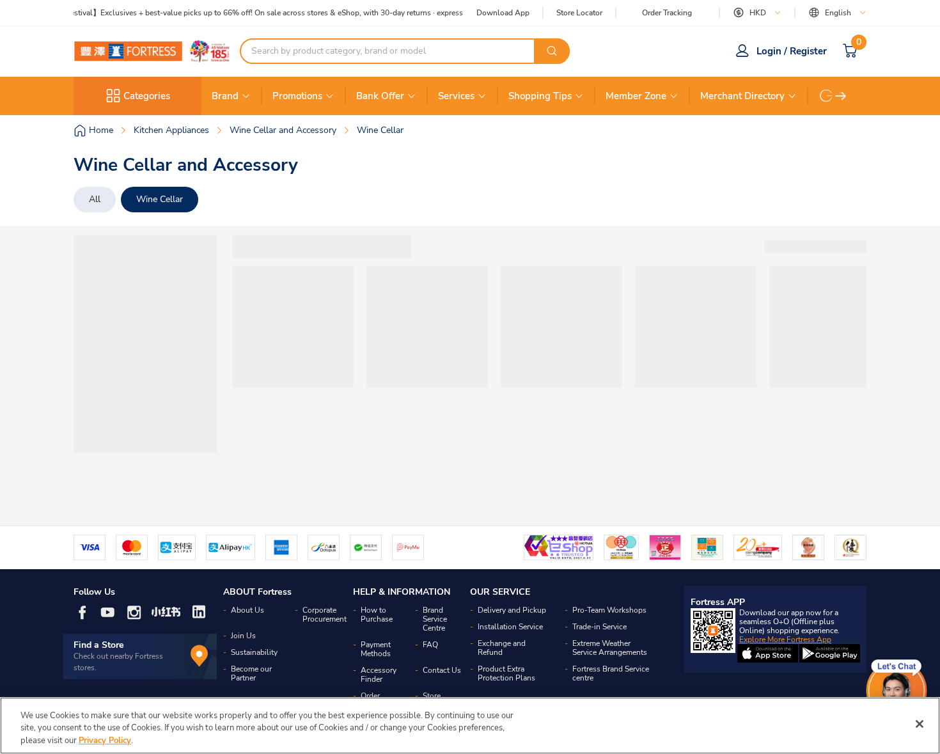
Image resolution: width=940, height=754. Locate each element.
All (94, 199)
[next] (840, 96)
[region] (470, 725)
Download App (502, 13)
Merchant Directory (742, 96)
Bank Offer (380, 96)
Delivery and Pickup (512, 610)
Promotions (297, 96)
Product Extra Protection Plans (506, 673)
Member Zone (636, 96)
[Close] (919, 724)
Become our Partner (251, 673)
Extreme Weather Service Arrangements (609, 647)
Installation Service (510, 627)
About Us (247, 610)
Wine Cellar (159, 199)
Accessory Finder (378, 674)
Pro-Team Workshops (609, 610)
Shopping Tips (540, 96)
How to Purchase (377, 614)
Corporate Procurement (324, 614)
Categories (146, 96)
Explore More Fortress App (785, 639)
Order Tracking (667, 13)
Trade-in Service (599, 627)
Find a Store (99, 645)
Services (456, 96)
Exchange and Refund (502, 647)
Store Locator (579, 13)
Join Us (243, 636)
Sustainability (254, 652)
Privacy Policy (105, 740)
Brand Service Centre (435, 619)
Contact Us (442, 670)
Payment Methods (376, 649)
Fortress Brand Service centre (610, 673)
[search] (552, 51)
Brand (225, 96)
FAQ (430, 645)
